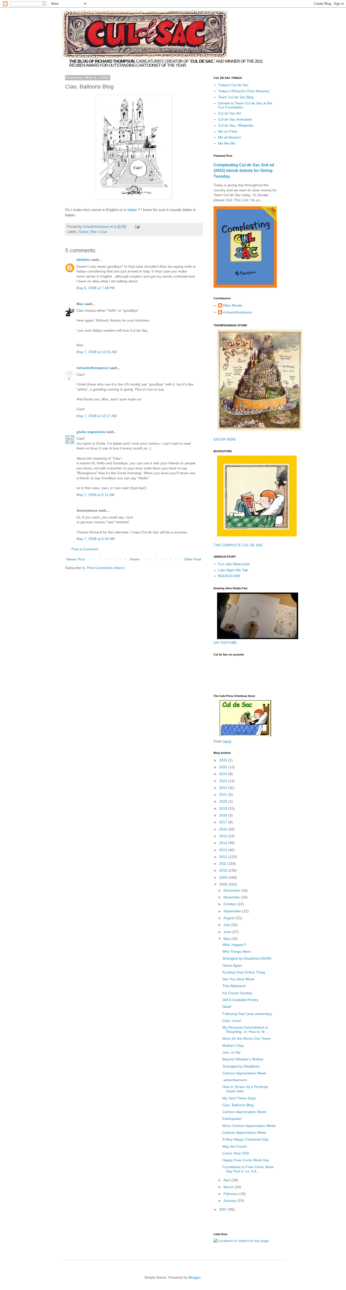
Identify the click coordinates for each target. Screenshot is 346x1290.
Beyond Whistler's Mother (242, 1059)
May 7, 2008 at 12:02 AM (96, 352)
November (232, 897)
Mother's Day (233, 1046)
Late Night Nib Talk (233, 570)
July (227, 925)
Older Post (192, 559)
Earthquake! (232, 1119)
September (232, 911)
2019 (223, 808)
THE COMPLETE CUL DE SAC (238, 545)
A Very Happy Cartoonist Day (245, 1139)
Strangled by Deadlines (241, 1066)
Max (80, 304)
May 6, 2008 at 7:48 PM (95, 288)
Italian (132, 210)
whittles (83, 260)
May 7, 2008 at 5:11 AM (95, 495)
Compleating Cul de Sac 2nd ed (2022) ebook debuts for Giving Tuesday (244, 171)
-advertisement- (235, 1080)
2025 (223, 767)
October (230, 904)
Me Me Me (226, 143)
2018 (223, 815)
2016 (223, 829)
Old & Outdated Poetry (240, 1000)
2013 (223, 850)
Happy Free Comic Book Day (245, 1160)
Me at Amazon (229, 137)
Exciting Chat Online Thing (243, 972)
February (231, 1194)
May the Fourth (234, 1146)
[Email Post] (137, 227)
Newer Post (75, 559)
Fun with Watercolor (234, 564)
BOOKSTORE (229, 576)
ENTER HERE (225, 439)
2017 (223, 822)
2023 (223, 781)
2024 (223, 774)
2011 (223, 864)
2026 (223, 760)
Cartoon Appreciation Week (244, 1073)
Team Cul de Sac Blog (236, 97)
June (227, 932)
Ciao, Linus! (231, 1021)
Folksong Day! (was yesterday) (247, 1014)
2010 (223, 870)
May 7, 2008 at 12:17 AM (96, 416)
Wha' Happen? (234, 945)
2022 (223, 788)
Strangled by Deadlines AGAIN (246, 958)
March (229, 1187)
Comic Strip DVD (235, 1153)
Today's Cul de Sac (233, 85)
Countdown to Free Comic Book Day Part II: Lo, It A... (248, 1169)
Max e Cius (98, 232)
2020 (223, 801)
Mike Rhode (232, 305)
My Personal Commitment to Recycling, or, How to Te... (245, 1029)
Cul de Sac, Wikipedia (235, 125)
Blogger (194, 1277)
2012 (223, 857)
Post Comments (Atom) (106, 568)
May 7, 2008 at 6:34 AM (95, 539)
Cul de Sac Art (229, 113)
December (232, 890)
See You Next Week (238, 979)
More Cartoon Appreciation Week (249, 1126)
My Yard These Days (239, 1098)
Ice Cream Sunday (237, 993)
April (227, 1180)
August (229, 918)
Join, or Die (231, 1052)
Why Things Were (236, 951)
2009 (223, 877)
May (227, 939)
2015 (223, 836)
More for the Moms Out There (246, 1038)
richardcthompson (92, 368)
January (230, 1200)
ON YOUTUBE (225, 643)
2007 (223, 1209)
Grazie (83, 232)
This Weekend (233, 986)
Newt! (227, 1007)
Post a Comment (84, 549)
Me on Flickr (228, 131)
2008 (223, 884)
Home (134, 559)
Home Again (232, 965)
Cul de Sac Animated (235, 119)
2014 (223, 843)
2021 (223, 795)
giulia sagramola (90, 432)
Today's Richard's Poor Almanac (244, 91)
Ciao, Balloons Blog (238, 1105)
